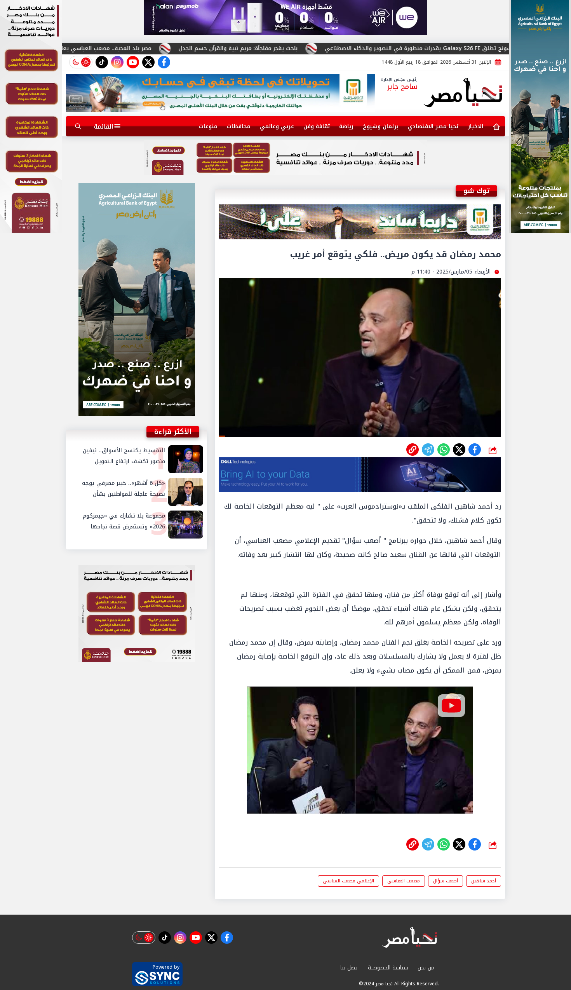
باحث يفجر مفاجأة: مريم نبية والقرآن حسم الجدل (300, 48)
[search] (78, 126)
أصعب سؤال (445, 881)
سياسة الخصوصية (388, 967)
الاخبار (475, 126)
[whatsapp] (412, 449)
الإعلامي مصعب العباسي (348, 881)
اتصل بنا (349, 967)
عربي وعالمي (277, 126)
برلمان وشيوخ (381, 126)
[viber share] (428, 449)
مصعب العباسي (403, 881)
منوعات (208, 126)
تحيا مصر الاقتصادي (433, 126)
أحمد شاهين (483, 881)
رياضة (346, 126)
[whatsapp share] (443, 449)
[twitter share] (459, 449)
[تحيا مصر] (463, 93)
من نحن (426, 967)
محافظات (239, 126)
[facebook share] (474, 449)
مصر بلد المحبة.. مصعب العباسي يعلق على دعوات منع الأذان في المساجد (122, 48)
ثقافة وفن (316, 126)
